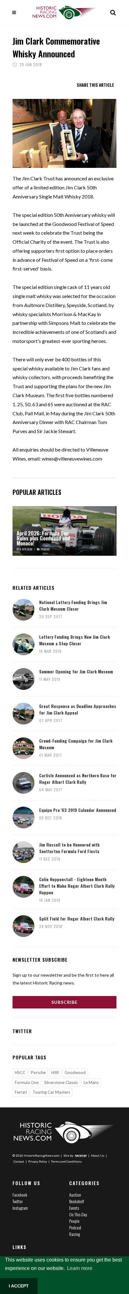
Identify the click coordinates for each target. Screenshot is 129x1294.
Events (74, 1207)
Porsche (38, 1072)
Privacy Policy (37, 1161)
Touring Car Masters (51, 1092)
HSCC (20, 1072)
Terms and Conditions (66, 1161)
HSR (55, 1072)
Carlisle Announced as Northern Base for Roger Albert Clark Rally (77, 778)
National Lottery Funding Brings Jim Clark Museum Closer (73, 605)
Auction (75, 1194)
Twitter (18, 1201)
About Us (97, 1155)
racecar (81, 1155)
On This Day (78, 1214)
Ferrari (21, 1092)
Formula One (27, 1082)
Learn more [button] (79, 1268)
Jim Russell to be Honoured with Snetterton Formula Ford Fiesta (69, 847)
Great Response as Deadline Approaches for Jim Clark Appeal (77, 709)
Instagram (20, 1207)
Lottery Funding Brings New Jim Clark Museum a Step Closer (74, 640)
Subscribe (64, 1002)
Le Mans (91, 1082)
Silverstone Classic (61, 1082)
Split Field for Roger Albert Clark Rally (76, 918)
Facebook (20, 1194)
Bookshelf (76, 1201)
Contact (18, 1161)
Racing (74, 1234)
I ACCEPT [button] (19, 1285)
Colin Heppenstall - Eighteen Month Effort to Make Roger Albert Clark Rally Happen (77, 886)
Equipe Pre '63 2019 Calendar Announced (77, 810)
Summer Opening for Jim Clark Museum (76, 671)
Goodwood (75, 1072)
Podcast (75, 1227)
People (74, 1221)
